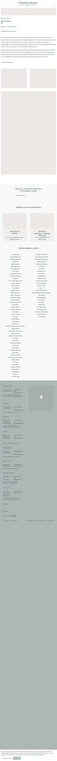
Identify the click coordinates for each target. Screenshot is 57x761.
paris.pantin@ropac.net (19, 423)
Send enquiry (41, 196)
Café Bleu (5, 431)
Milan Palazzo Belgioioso (9, 473)
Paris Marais (6, 403)
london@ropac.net (18, 392)
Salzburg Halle (6, 461)
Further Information (7, 62)
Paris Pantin (6, 416)
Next (53, 207)
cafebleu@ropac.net (18, 438)
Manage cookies (7, 758)
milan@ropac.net (18, 479)
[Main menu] (53, 5)
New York (5, 504)
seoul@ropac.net (18, 492)
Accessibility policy (13, 520)
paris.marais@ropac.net (19, 410)
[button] (41, 397)
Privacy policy (5, 520)
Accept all (16, 758)
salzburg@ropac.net (18, 454)
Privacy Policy (41, 754)
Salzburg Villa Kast (7, 447)
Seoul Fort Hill (6, 487)
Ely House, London (7, 386)
